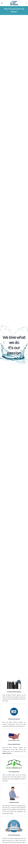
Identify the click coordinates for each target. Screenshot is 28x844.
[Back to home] (14, 3)
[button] (1, 3)
